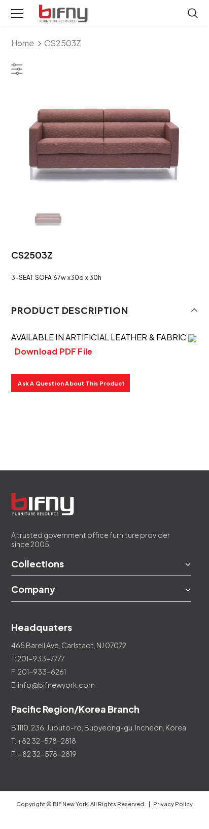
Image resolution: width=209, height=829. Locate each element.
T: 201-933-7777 (37, 658)
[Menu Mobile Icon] (17, 14)
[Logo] (64, 13)
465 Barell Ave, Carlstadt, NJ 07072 (68, 645)
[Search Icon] (193, 14)
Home (22, 43)
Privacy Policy (173, 804)
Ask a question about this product (71, 383)
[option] (104, 139)
